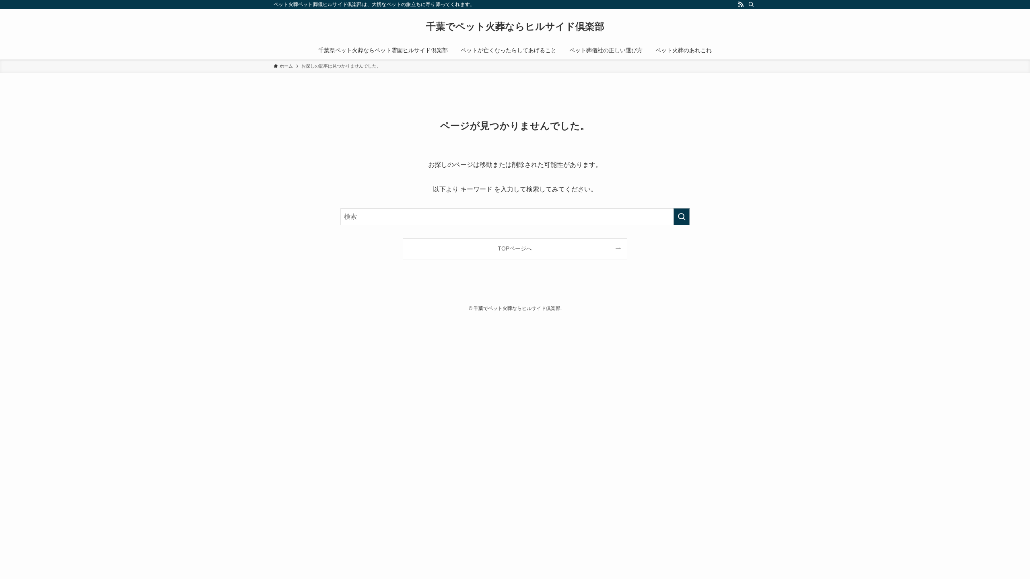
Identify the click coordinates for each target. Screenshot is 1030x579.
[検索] (751, 4)
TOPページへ (515, 248)
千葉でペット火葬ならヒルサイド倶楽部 (515, 26)
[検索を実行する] (682, 216)
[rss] (740, 4)
